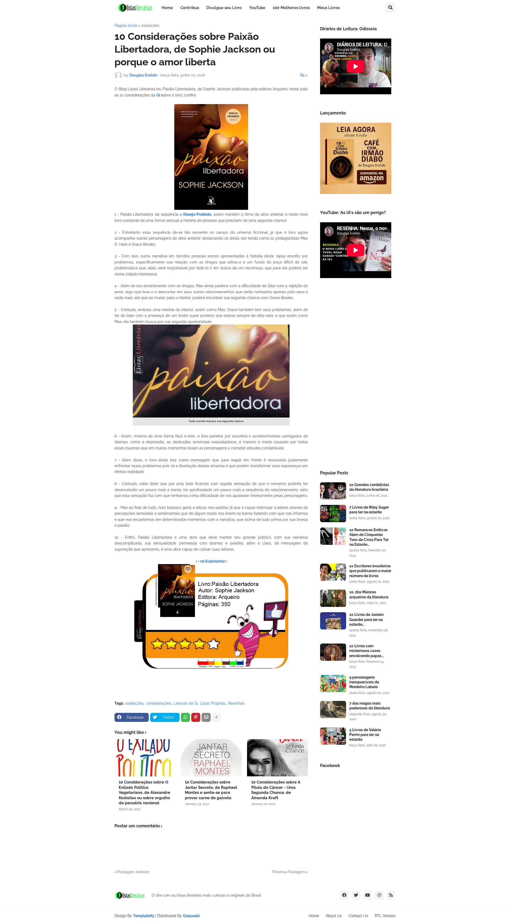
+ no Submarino (212, 561)
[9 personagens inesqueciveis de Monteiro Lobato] (333, 683)
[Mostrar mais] (216, 717)
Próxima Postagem (288, 872)
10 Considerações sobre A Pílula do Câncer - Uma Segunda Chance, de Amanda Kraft (275, 790)
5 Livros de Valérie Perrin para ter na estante (365, 735)
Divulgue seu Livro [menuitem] (224, 7)
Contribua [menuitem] (189, 7)
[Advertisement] (355, 375)
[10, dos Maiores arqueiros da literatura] (333, 598)
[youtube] (367, 895)
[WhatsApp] (185, 717)
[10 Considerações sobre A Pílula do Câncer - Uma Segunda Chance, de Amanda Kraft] (277, 757)
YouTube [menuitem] (257, 7)
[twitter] (355, 895)
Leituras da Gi (186, 703)
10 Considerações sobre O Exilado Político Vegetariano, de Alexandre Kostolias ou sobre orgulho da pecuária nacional (144, 792)
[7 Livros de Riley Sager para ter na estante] (333, 513)
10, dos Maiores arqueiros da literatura (368, 594)
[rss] (391, 895)
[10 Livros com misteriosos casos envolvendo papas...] (333, 652)
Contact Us (358, 916)
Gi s (159, 95)
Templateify (143, 916)
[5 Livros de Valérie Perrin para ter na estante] (333, 736)
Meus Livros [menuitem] (328, 7)
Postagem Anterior (133, 872)
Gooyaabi (191, 916)
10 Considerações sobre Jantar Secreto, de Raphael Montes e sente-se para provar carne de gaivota (211, 790)
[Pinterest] (195, 717)
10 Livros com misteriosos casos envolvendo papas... (366, 651)
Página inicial (125, 25)
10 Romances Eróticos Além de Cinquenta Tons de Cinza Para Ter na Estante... (369, 537)
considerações (158, 703)
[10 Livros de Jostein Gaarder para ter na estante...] (333, 620)
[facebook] (344, 895)
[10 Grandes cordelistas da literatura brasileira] (333, 491)
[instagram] (379, 895)
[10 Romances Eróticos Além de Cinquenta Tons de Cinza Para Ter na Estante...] (333, 536)
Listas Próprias (213, 703)
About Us (334, 916)
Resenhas (236, 703)
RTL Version (385, 916)
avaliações (150, 25)
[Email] (206, 717)
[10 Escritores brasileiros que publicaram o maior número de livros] (333, 572)
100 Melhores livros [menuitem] (291, 7)
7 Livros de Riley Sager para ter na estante (369, 509)
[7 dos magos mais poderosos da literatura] (333, 709)
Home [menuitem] (167, 7)
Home (314, 916)
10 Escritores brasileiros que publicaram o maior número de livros (370, 571)
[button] (390, 8)
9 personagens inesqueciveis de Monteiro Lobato (364, 682)
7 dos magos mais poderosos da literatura (369, 705)
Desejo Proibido (197, 214)
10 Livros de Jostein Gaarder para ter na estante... (366, 619)
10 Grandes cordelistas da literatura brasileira (369, 487)
